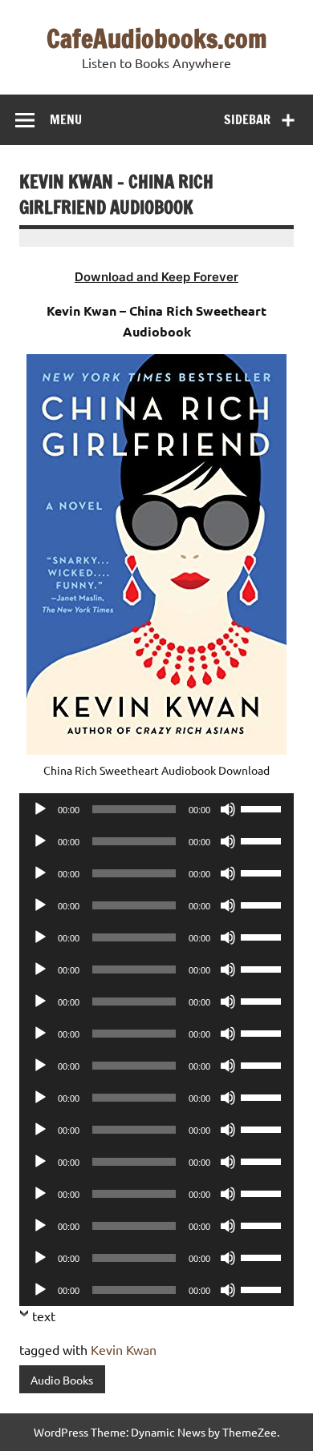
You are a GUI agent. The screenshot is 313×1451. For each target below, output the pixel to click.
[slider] (263, 807)
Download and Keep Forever (156, 276)
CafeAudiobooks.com (157, 38)
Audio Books (61, 1379)
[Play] (40, 809)
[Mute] (228, 809)
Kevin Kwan (123, 1349)
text (43, 1316)
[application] (156, 809)
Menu (66, 119)
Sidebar (247, 119)
